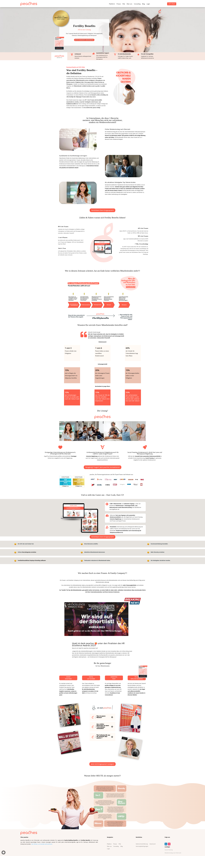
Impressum (153, 844)
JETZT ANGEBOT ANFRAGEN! (84, 40)
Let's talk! (171, 4)
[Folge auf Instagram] (169, 844)
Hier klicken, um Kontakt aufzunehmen (41, 844)
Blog (143, 4)
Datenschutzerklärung (142, 844)
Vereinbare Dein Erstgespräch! (102, 210)
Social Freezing (169, 850)
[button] (3, 852)
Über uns (129, 4)
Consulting (137, 4)
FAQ (123, 4)
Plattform (112, 4)
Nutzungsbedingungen (142, 846)
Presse (119, 4)
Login (148, 4)
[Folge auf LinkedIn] (166, 844)
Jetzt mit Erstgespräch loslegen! (102, 764)
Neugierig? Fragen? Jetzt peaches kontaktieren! (102, 467)
